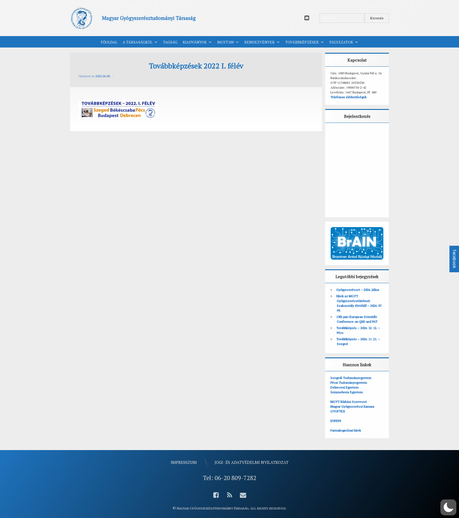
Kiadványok (195, 42)
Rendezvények (259, 42)
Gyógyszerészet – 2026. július (357, 290)
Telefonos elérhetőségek (348, 97)
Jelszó (338, 157)
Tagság (170, 42)
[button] (448, 507)
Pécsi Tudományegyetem (348, 383)
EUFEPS (335, 421)
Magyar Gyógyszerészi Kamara (352, 406)
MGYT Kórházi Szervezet (348, 402)
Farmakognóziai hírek (345, 430)
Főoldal (109, 42)
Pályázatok (341, 42)
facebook (454, 259)
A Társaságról (137, 42)
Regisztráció (373, 197)
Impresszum (184, 462)
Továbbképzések (302, 42)
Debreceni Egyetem (344, 387)
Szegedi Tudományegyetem (350, 378)
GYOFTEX (337, 411)
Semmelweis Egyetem (346, 392)
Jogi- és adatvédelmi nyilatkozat (251, 462)
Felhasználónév (346, 134)
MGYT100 (225, 42)
